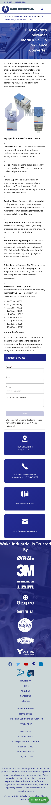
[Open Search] (42, 9)
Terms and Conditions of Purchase (25, 718)
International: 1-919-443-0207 (25, 477)
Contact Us (25, 695)
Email (8, 377)
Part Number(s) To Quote (16, 397)
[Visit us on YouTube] (26, 664)
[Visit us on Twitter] (18, 664)
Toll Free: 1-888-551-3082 (25, 474)
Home (8, 16)
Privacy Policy (25, 723)
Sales (31, 19)
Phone (8, 387)
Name (8, 367)
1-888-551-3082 (20, 2)
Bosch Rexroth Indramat (25, 16)
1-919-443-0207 (6, 2)
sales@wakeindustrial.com (25, 531)
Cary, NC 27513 (25, 756)
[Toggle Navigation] (47, 9)
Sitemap (25, 700)
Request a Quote (38, 799)
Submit (25, 413)
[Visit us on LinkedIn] (41, 664)
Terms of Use (25, 713)
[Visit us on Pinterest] (33, 664)
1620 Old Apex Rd (25, 751)
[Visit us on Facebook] (10, 664)
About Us (25, 690)
